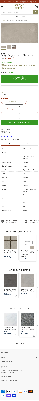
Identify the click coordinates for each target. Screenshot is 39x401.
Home (3, 20)
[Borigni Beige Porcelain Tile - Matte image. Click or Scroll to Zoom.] (19, 33)
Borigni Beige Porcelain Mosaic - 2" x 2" (10, 252)
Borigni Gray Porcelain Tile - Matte (27, 290)
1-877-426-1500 (20, 16)
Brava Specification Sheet (7, 137)
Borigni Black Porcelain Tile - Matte (10, 290)
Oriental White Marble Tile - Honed (10, 328)
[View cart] (36, 6)
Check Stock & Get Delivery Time (19, 79)
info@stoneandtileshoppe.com (9, 380)
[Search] (35, 12)
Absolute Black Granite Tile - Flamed (27, 328)
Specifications (10, 144)
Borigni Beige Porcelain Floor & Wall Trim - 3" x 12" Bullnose (27, 253)
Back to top (18, 343)
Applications (29, 144)
